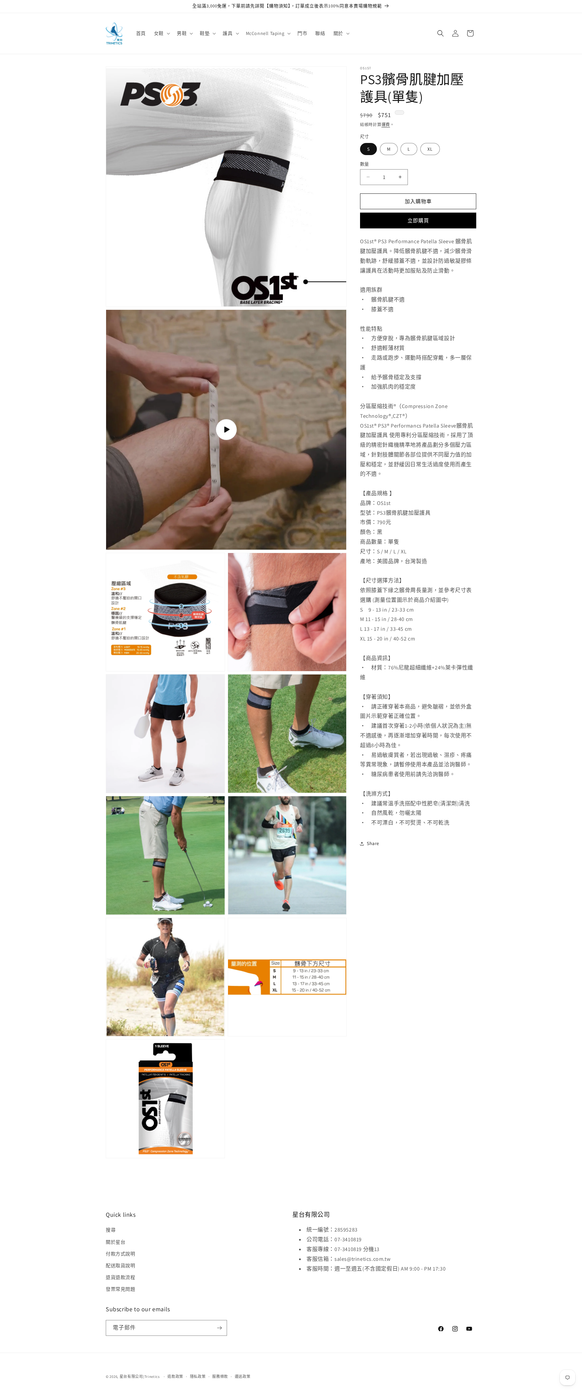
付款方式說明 (120, 1254)
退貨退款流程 (120, 1277)
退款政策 (175, 1376)
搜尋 (111, 1230)
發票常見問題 (120, 1289)
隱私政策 (198, 1376)
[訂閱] (219, 1328)
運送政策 (243, 1376)
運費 (386, 124)
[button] (161, 33)
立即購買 (418, 220)
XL (430, 149)
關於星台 (115, 1242)
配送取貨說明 (120, 1265)
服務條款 (220, 1376)
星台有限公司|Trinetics (140, 1376)
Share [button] (373, 843)
